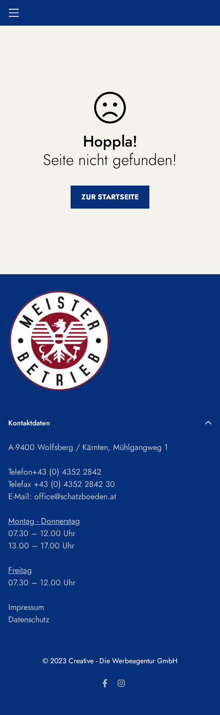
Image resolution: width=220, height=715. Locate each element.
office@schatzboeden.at (75, 496)
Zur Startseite (110, 197)
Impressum (26, 607)
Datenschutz (28, 619)
